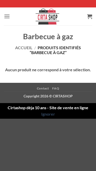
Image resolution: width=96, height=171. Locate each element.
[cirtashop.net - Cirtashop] (48, 16)
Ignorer (48, 114)
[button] (7, 16)
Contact (43, 88)
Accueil (23, 47)
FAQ (55, 88)
